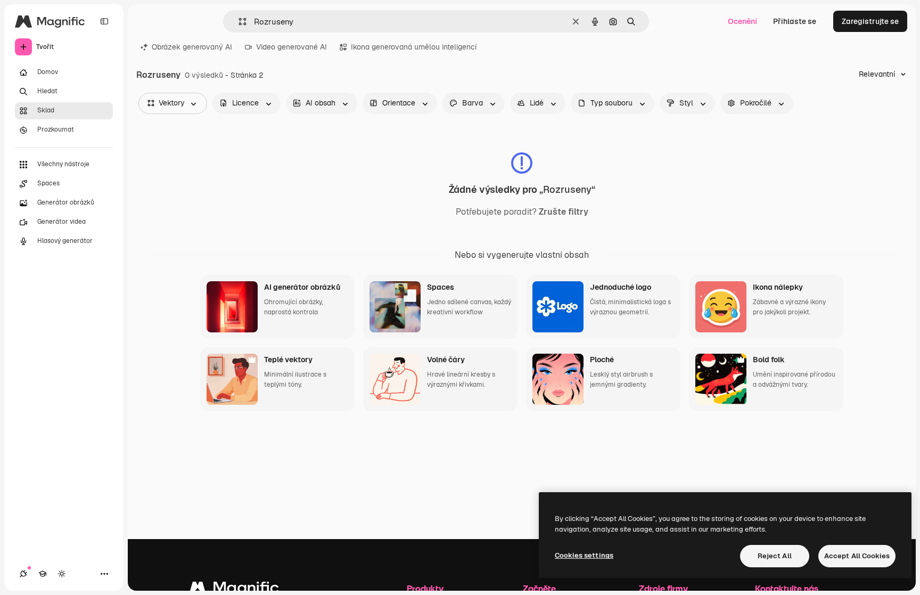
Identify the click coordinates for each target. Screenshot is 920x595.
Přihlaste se (794, 21)
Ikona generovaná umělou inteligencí (414, 47)
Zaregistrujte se (870, 21)
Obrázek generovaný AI (192, 47)
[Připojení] (23, 573)
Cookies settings (584, 555)
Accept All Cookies (857, 555)
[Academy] (42, 573)
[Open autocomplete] (238, 22)
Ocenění (742, 21)
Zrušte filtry (563, 212)
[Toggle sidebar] (104, 21)
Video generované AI (291, 47)
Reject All (775, 555)
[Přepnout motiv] (61, 573)
